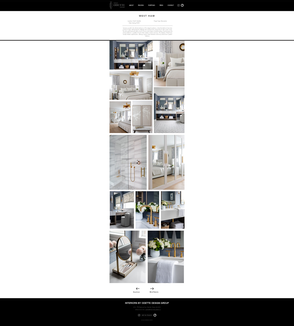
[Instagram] (178, 5)
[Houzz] (182, 5)
